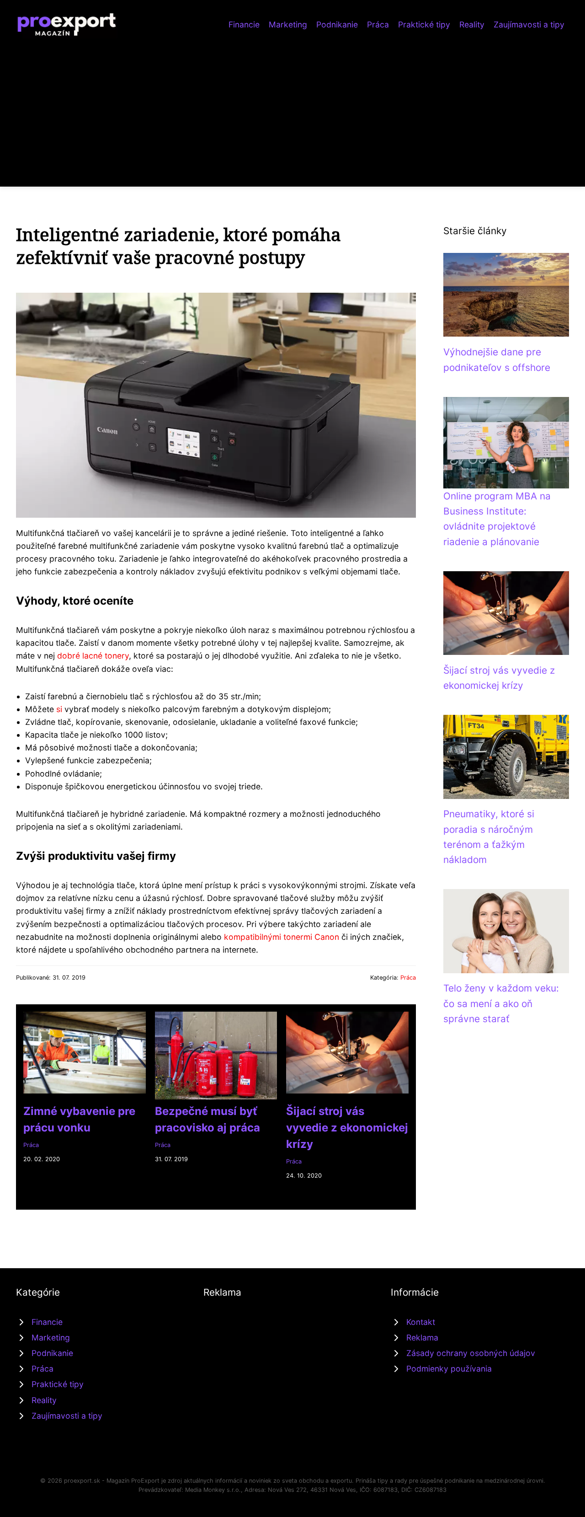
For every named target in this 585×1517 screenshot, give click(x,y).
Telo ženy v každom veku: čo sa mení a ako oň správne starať (501, 1003)
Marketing (288, 24)
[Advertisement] (292, 107)
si (59, 709)
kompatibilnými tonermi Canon (281, 937)
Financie (244, 24)
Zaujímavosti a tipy (529, 24)
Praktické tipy (424, 24)
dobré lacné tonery (93, 655)
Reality (471, 24)
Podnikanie (337, 24)
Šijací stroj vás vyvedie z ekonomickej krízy (347, 1127)
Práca (378, 24)
